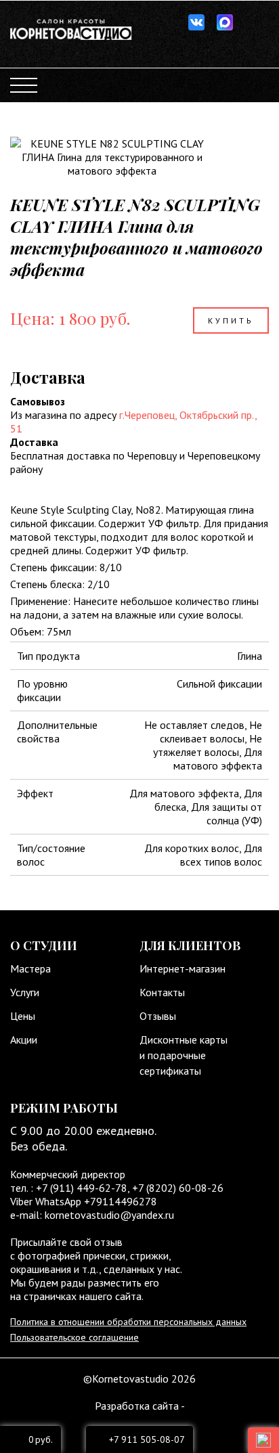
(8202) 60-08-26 (184, 1187)
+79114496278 (120, 1201)
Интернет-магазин (183, 968)
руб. (40, 1439)
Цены (22, 1016)
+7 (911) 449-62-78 (80, 1187)
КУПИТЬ (231, 320)
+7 (139, 1187)
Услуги (24, 992)
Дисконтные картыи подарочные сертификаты (184, 1055)
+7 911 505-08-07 (147, 1439)
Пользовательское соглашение (74, 1337)
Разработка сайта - (140, 1405)
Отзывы (158, 1016)
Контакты (162, 992)
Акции (23, 1039)
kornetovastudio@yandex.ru (109, 1215)
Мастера (30, 968)
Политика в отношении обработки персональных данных (128, 1322)
